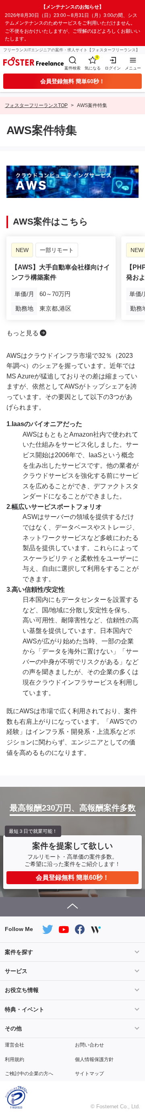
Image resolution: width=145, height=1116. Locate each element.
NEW (22, 250)
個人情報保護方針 (94, 1059)
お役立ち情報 (22, 990)
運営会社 (14, 1045)
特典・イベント (24, 1009)
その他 (13, 1028)
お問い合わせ (89, 1045)
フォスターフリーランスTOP (36, 105)
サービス (16, 971)
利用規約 (14, 1059)
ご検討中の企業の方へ (29, 1073)
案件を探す (19, 952)
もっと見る (22, 333)
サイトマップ (89, 1073)
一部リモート (57, 250)
